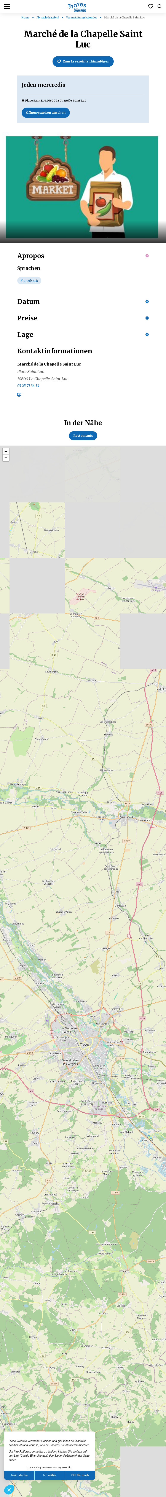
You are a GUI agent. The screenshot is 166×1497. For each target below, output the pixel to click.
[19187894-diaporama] (83, 187)
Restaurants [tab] (83, 436)
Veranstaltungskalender (82, 17)
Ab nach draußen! (48, 17)
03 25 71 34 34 (28, 386)
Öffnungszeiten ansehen (45, 113)
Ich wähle (49, 1475)
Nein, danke (19, 1475)
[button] (9, 1489)
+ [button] (6, 451)
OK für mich (80, 1475)
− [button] (6, 458)
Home (25, 17)
